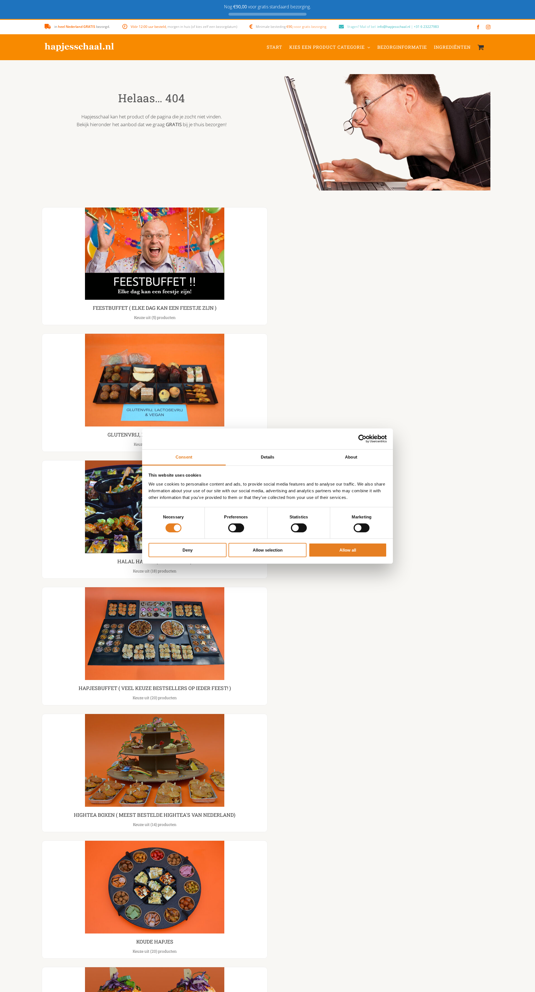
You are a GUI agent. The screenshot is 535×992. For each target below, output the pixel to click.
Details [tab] (267, 456)
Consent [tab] (184, 456)
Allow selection (268, 550)
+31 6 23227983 (426, 26)
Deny (188, 550)
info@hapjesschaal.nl (393, 26)
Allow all (347, 550)
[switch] (236, 527)
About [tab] (351, 456)
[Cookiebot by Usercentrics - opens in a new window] (362, 439)
